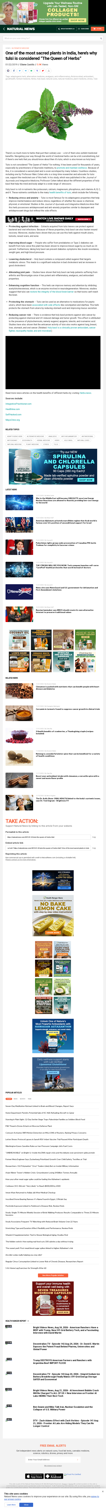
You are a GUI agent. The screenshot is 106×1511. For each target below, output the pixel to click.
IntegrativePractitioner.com (18, 404)
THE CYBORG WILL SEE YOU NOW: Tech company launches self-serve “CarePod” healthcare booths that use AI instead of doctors (67, 566)
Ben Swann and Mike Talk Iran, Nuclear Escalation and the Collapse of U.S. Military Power (63, 1408)
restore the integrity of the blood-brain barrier (52, 291)
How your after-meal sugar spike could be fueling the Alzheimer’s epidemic (37, 1179)
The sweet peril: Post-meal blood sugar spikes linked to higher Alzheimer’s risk (39, 1248)
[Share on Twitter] (20, 70)
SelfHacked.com (13, 414)
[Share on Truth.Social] (37, 70)
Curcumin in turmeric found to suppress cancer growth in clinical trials (68, 709)
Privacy (64, 1484)
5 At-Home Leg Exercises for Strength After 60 (26, 1268)
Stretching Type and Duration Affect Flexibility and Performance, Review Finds (39, 1228)
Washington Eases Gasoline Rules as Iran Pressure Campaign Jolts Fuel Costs (39, 1146)
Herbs (33, 79)
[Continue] (78, 1460)
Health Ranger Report (16, 1321)
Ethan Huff (50, 518)
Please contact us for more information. (21, 860)
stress (90, 79)
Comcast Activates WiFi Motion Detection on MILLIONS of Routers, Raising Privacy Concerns (46, 1133)
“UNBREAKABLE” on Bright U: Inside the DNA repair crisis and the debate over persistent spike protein (50, 1153)
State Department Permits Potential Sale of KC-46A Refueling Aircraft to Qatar (40, 1113)
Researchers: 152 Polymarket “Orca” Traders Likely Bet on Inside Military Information (42, 1166)
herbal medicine (23, 79)
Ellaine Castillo (27, 64)
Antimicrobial (77, 76)
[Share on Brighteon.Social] (8, 70)
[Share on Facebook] (14, 70)
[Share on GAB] (32, 70)
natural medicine (65, 79)
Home (8, 48)
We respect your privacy (53, 1466)
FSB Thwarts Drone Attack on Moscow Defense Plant (29, 1126)
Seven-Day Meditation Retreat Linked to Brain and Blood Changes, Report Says (40, 1106)
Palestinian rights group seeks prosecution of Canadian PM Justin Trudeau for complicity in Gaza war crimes (66, 544)
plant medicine (80, 79)
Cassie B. (50, 540)
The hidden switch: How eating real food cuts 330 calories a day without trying (39, 1241)
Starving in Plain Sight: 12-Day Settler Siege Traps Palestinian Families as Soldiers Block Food (45, 1119)
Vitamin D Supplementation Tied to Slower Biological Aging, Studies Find (37, 1235)
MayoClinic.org (13, 420)
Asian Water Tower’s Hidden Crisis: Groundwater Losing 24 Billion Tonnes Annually (41, 1172)
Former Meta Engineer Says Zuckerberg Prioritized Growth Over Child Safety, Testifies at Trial (46, 1159)
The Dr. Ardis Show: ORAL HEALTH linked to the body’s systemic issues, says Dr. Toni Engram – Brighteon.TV (68, 799)
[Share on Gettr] (43, 70)
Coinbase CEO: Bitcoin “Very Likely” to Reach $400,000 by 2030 (33, 1186)
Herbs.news (85, 393)
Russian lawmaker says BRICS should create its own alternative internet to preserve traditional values (64, 611)
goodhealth (10, 79)
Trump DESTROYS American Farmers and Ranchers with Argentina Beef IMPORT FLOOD (62, 1361)
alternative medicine (36, 76)
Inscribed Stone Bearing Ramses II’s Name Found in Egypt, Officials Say (36, 1199)
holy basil (41, 79)
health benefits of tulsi (60, 192)
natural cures (51, 79)
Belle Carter (50, 495)
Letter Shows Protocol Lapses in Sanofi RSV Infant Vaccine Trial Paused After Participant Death (47, 1139)
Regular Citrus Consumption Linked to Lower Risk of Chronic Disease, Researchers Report (44, 1261)
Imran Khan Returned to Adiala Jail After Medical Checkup (30, 1192)
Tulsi (95, 79)
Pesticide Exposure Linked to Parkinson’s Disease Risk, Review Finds (35, 1206)
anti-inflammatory (62, 76)
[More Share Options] (49, 70)
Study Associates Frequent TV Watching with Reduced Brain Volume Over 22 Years (42, 1221)
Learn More (11, 1505)
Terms (70, 1484)
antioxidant (88, 76)
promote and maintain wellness (72, 168)
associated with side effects (46, 305)
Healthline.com (13, 409)
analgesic (49, 76)
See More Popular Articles (53, 1275)
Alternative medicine (20, 48)
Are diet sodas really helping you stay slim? (24, 1255)
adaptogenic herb (18, 76)
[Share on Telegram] (26, 70)
